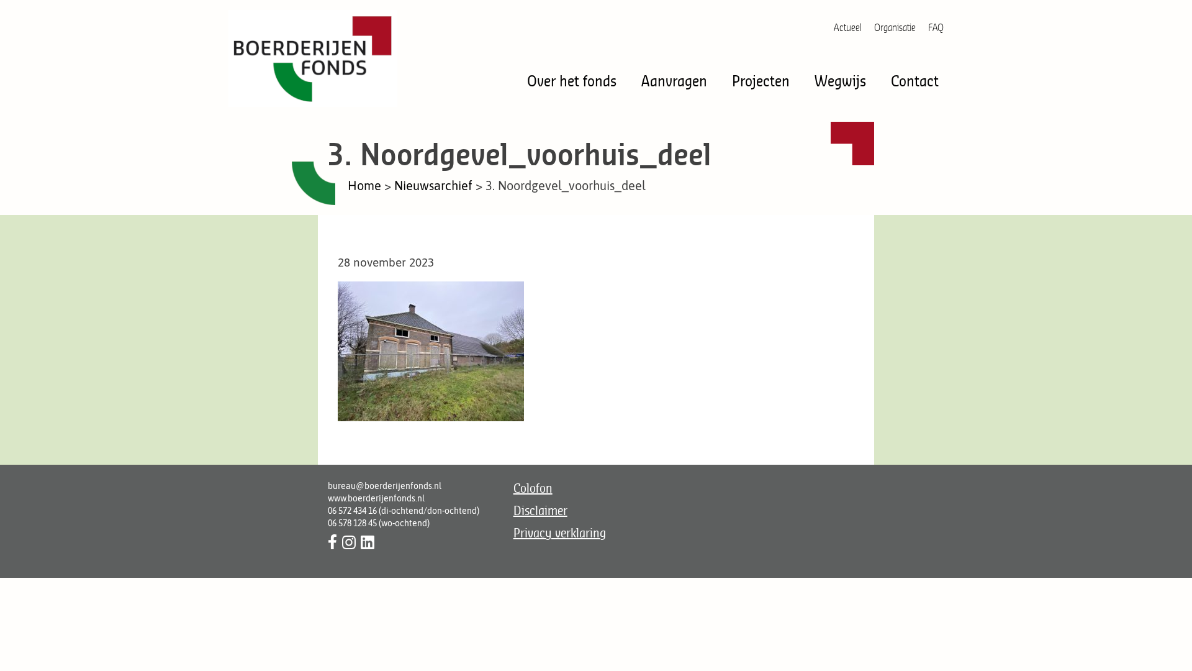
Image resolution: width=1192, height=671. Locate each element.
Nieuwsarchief (433, 185)
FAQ (936, 27)
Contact (915, 80)
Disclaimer (540, 510)
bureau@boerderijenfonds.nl (384, 486)
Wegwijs (840, 80)
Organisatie (895, 27)
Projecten (761, 80)
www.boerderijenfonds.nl (376, 498)
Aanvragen (674, 80)
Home (364, 185)
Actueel (848, 27)
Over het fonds (571, 80)
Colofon (533, 488)
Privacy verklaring (559, 532)
